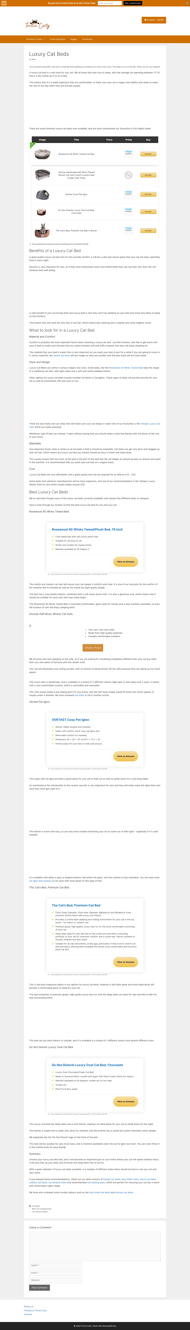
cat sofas (79, 695)
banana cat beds (124, 1192)
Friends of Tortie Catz (35, 1310)
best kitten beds (130, 1179)
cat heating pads (96, 1182)
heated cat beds (111, 1179)
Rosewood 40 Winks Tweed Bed (126, 367)
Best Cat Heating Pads (42, 1209)
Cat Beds (36, 1206)
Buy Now (148, 154)
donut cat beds (148, 1179)
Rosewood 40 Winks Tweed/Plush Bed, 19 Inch (87, 529)
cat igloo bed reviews (40, 881)
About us (28, 1306)
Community (87, 39)
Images (73, 39)
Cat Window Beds (40, 1212)
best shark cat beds (99, 1192)
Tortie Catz (39, 15)
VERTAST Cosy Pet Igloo (70, 720)
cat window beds (57, 1182)
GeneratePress (109, 1326)
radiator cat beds (38, 1182)
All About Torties (34, 39)
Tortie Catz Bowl (57, 39)
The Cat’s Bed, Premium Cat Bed (76, 905)
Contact (28, 1314)
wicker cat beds (61, 355)
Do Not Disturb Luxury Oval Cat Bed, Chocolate (87, 1065)
